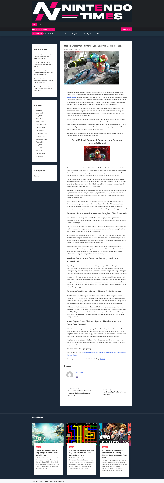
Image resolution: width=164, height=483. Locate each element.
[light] (40, 24)
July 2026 (39, 110)
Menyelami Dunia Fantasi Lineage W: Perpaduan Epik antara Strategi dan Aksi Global (79, 393)
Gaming (36, 176)
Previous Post (74, 389)
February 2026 (41, 124)
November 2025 (41, 133)
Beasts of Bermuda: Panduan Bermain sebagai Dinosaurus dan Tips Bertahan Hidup (72, 34)
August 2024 (40, 156)
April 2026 (39, 119)
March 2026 (40, 122)
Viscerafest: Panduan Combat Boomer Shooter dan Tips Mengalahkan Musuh (42, 56)
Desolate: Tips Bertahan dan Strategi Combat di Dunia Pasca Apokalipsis (43, 88)
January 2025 (40, 153)
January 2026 (40, 127)
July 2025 (39, 145)
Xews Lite (60, 481)
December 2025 (41, 130)
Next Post (105, 390)
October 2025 (40, 136)
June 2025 (39, 148)
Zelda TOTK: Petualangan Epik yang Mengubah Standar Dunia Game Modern (47, 452)
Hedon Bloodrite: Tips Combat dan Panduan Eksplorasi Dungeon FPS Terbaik (44, 64)
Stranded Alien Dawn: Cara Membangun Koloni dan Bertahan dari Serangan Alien (43, 80)
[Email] (77, 377)
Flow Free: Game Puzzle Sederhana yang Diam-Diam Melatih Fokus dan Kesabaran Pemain (81, 452)
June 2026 (39, 113)
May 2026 (39, 116)
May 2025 (39, 151)
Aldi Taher (69, 49)
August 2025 (40, 142)
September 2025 (41, 139)
